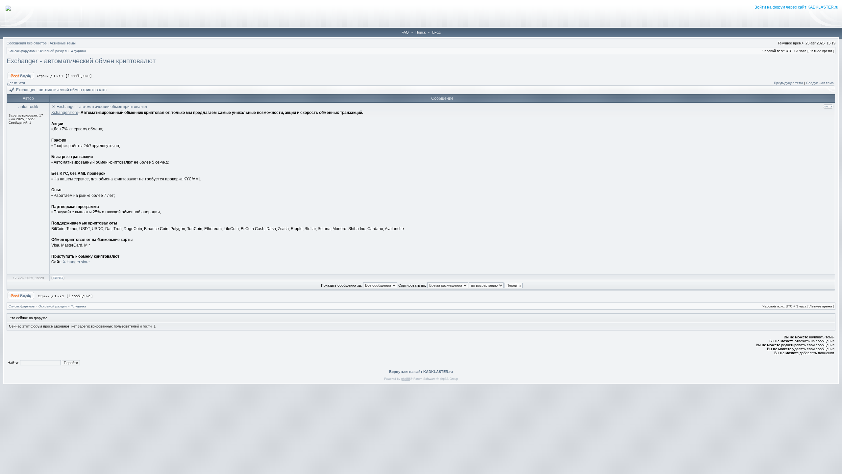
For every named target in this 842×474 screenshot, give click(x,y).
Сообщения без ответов (27, 43)
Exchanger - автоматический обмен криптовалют (81, 61)
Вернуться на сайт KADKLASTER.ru (421, 372)
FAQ (405, 32)
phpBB (405, 379)
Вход (436, 32)
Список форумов (22, 51)
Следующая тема (820, 83)
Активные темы (63, 43)
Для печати (16, 83)
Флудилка (78, 51)
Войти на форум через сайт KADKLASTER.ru (796, 7)
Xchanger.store (64, 112)
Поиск (420, 32)
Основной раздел (52, 51)
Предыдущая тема (788, 83)
